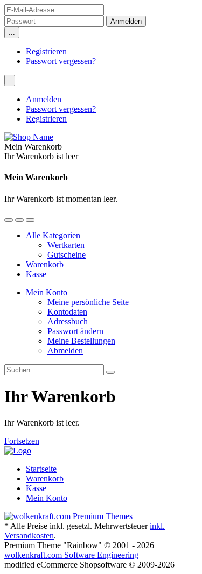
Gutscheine (66, 254)
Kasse (36, 274)
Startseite (41, 468)
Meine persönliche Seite (88, 302)
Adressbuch (67, 321)
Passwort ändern (75, 331)
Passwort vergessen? (61, 61)
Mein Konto (46, 292)
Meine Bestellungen (81, 340)
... (12, 33)
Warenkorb (45, 264)
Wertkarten (66, 245)
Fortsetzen (21, 440)
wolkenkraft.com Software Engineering (71, 554)
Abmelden (65, 350)
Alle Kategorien (53, 235)
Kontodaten (67, 311)
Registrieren (46, 51)
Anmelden (43, 99)
